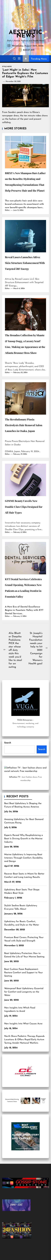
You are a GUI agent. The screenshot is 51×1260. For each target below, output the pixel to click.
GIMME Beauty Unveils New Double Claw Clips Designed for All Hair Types (23, 506)
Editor (7, 210)
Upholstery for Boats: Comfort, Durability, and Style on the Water (21, 923)
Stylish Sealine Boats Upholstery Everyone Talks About (20, 907)
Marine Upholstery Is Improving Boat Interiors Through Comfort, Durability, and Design (23, 857)
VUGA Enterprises (24, 720)
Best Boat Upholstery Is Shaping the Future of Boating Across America (22, 805)
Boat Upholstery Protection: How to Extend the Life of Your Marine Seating (24, 955)
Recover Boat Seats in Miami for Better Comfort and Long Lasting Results (24, 875)
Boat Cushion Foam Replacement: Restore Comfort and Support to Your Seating (23, 972)
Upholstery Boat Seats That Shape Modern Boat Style (21, 891)
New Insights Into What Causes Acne (23, 1024)
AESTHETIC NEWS (25, 34)
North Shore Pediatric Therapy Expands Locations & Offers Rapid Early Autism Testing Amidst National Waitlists (24, 1039)
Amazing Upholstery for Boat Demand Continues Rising (23, 821)
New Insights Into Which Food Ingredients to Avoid (19, 1009)
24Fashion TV (14, 777)
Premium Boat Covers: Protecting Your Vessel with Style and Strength (23, 939)
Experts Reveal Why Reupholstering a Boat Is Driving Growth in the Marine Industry (23, 838)
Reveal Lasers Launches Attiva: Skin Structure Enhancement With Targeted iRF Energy (25, 262)
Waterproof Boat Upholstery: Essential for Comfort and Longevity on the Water (23, 991)
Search (7, 743)
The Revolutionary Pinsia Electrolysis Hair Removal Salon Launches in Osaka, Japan (23, 425)
